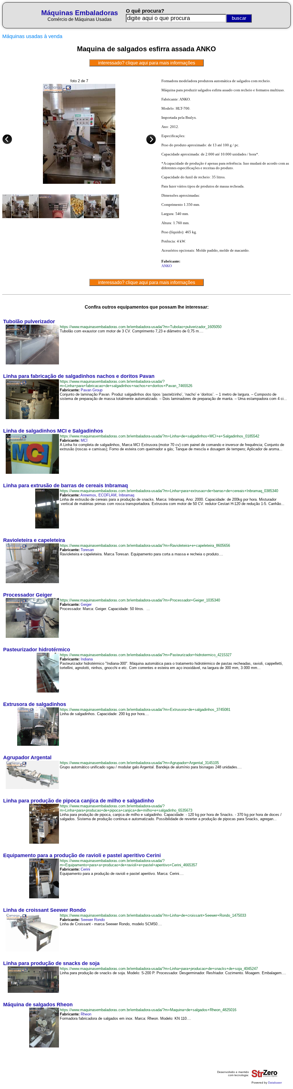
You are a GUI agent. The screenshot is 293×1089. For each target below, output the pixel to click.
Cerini (85, 869)
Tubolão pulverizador (29, 321)
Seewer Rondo (93, 920)
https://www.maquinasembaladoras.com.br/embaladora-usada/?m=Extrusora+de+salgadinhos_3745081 (145, 709)
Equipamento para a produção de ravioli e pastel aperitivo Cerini (82, 855)
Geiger (86, 604)
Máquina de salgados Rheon (38, 1004)
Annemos (88, 495)
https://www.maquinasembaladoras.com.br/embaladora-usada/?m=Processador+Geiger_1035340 (140, 600)
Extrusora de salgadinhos (34, 704)
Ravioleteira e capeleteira (34, 540)
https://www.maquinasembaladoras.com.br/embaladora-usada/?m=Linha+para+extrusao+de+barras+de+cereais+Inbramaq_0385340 (169, 491)
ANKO (166, 266)
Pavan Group (91, 390)
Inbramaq (126, 495)
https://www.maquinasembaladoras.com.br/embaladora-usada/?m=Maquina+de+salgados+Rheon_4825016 (148, 1010)
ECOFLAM (107, 495)
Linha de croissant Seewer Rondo (44, 910)
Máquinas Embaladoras (79, 13)
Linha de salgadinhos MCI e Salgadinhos (53, 431)
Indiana (87, 659)
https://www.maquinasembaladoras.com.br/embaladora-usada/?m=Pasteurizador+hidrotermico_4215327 (145, 655)
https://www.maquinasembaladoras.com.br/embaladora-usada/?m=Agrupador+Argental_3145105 (139, 763)
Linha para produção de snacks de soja (51, 963)
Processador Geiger (27, 595)
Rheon (86, 1014)
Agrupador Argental (27, 757)
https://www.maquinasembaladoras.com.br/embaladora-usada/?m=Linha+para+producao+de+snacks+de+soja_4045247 (159, 968)
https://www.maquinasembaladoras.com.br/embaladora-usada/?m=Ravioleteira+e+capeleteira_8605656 (145, 545)
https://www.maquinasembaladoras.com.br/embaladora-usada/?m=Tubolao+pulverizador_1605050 (140, 327)
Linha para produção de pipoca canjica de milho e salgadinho (78, 801)
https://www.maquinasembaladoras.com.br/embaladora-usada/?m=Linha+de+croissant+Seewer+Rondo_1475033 (153, 915)
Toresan (87, 550)
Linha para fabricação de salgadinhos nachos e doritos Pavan (79, 376)
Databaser (275, 1082)
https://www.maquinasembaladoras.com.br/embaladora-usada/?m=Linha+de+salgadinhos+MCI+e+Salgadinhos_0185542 (159, 436)
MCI (84, 440)
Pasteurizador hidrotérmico (36, 649)
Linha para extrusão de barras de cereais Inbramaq (65, 485)
